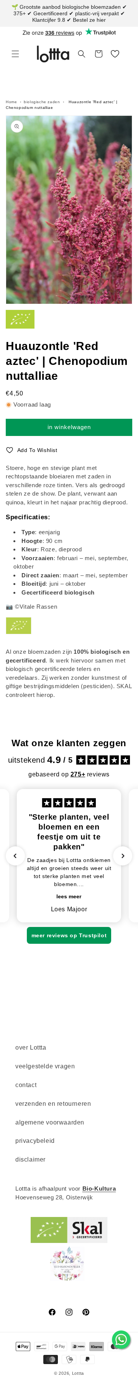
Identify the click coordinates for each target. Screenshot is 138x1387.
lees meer (68, 896)
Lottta (78, 1373)
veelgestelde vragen (45, 1066)
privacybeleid (35, 1140)
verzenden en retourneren (53, 1103)
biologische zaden (42, 102)
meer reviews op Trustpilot (69, 935)
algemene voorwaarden (49, 1122)
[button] (15, 53)
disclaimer (30, 1159)
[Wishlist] (115, 53)
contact (25, 1085)
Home (11, 102)
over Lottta (30, 1047)
